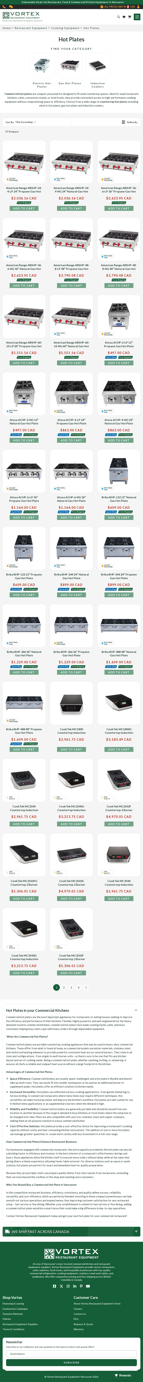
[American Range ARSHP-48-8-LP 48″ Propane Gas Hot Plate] (71, 239)
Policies (7, 1318)
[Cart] (129, 17)
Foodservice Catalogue (15, 1308)
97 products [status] (12, 131)
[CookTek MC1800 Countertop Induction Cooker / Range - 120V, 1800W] (71, 703)
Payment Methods (13, 1313)
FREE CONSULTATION (11, 6)
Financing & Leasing (13, 1303)
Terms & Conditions (13, 1329)
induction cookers (93, 105)
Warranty (79, 1329)
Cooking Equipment (65, 28)
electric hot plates (49, 105)
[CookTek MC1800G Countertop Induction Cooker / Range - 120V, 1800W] (118, 703)
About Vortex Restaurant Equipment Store (97, 1303)
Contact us (80, 1313)
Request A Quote (83, 1324)
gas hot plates (69, 105)
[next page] (86, 987)
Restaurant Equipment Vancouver (73, 1376)
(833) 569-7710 (4, 6)
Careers (78, 1308)
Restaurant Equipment (31, 28)
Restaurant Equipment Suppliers (20, 1324)
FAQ (76, 1318)
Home (7, 28)
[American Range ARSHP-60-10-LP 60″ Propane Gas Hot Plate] (24, 316)
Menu (137, 17)
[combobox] (21, 122)
